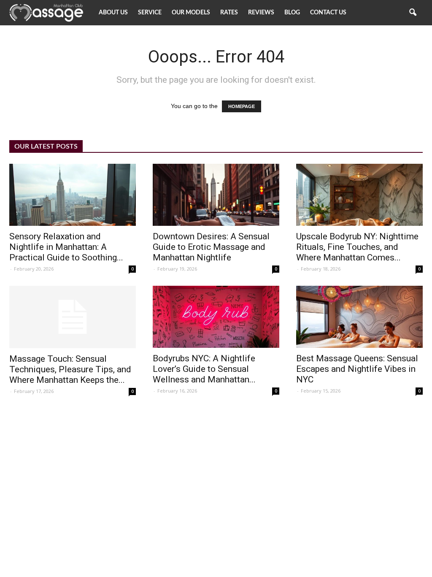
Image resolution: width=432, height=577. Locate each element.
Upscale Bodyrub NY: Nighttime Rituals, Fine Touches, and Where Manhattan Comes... (357, 247)
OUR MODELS (191, 13)
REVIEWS (261, 13)
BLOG (292, 13)
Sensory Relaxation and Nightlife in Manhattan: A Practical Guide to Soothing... (66, 247)
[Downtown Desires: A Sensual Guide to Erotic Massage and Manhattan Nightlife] (216, 195)
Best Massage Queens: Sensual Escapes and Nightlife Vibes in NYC (357, 369)
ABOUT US (113, 13)
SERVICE (150, 13)
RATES (229, 13)
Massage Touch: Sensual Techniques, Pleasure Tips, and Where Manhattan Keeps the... (70, 369)
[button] (412, 13)
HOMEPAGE (241, 106)
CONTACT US (328, 13)
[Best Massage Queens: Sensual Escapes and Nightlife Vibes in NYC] (359, 317)
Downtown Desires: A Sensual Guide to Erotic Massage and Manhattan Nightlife (211, 247)
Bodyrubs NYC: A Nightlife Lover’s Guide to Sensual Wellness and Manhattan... (204, 369)
